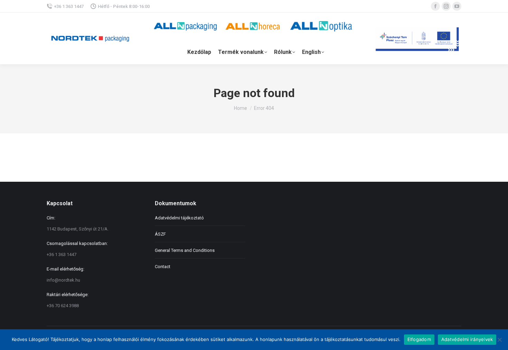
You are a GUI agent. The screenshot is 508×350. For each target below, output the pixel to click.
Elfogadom (419, 339)
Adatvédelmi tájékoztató (179, 217)
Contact (162, 266)
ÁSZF (160, 234)
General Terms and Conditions (185, 250)
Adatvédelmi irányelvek (467, 339)
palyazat (418, 38)
